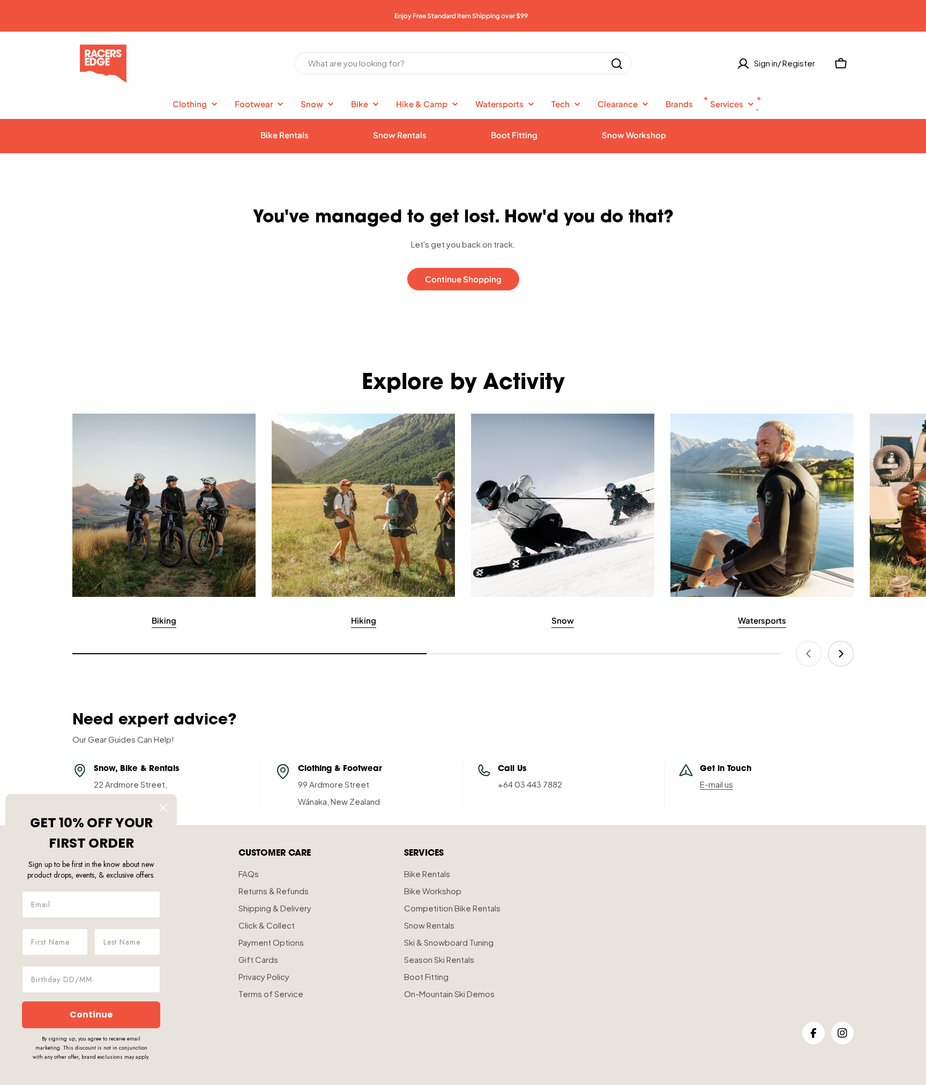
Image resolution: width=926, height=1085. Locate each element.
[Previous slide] (809, 654)
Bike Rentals (284, 135)
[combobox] (463, 64)
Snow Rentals (400, 135)
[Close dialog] (163, 807)
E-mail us (716, 784)
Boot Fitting (514, 135)
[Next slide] (841, 654)
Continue (91, 1014)
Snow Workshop (634, 135)
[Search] (616, 63)
